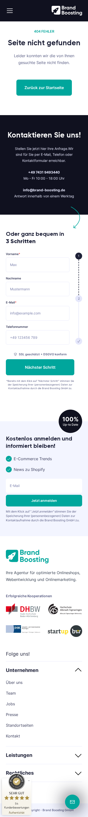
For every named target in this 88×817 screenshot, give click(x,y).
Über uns (14, 682)
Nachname (13, 278)
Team (11, 693)
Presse (12, 714)
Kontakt (13, 736)
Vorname (13, 254)
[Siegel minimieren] (28, 780)
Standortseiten (19, 725)
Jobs (10, 703)
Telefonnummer (17, 327)
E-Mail (11, 302)
